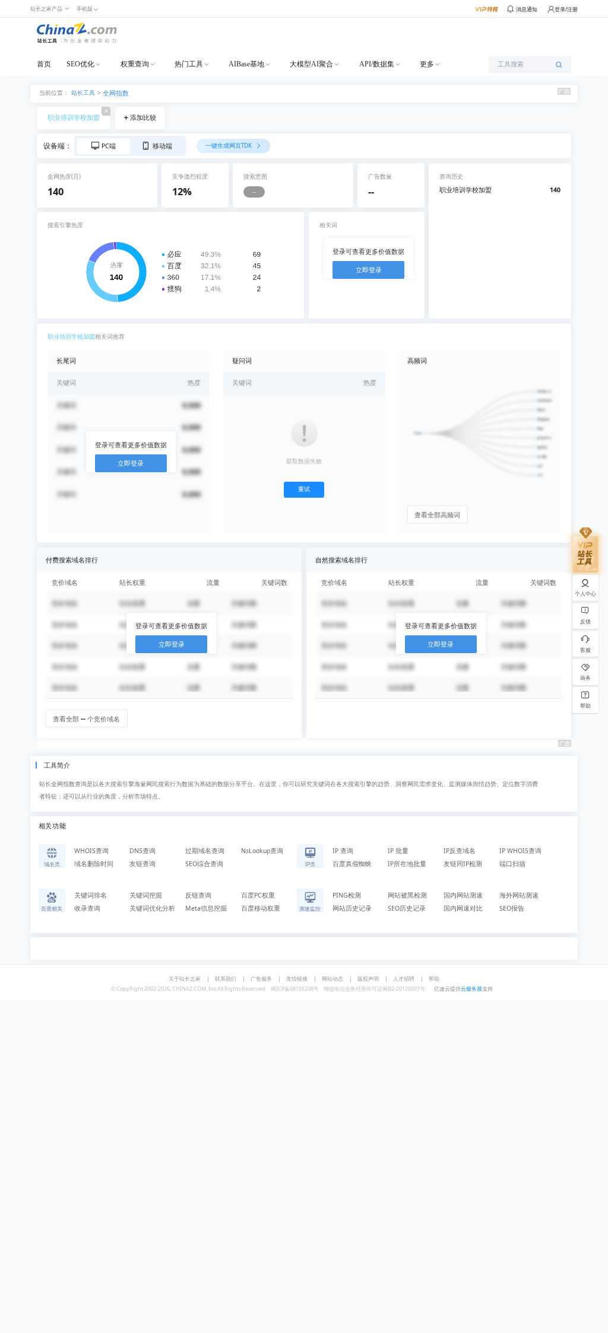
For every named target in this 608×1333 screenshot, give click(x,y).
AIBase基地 (246, 64)
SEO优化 (80, 64)
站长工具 (83, 92)
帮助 (434, 978)
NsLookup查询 (262, 851)
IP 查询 (342, 851)
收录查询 (87, 908)
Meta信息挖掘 (206, 908)
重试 (304, 489)
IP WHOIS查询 (520, 851)
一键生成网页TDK (229, 145)
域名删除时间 (93, 864)
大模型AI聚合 (311, 64)
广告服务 (261, 978)
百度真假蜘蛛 (352, 864)
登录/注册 (566, 9)
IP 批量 (398, 851)
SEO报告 (511, 908)
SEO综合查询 (204, 864)
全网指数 (116, 93)
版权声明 (368, 978)
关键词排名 (90, 895)
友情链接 (297, 978)
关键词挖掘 (145, 895)
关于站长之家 (185, 978)
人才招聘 (403, 978)
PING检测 (346, 895)
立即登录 (369, 270)
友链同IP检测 (463, 864)
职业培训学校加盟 (74, 117)
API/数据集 (376, 64)
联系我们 (225, 978)
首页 (44, 64)
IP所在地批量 (407, 864)
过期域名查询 (204, 851)
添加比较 (143, 117)
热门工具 (189, 64)
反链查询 (198, 895)
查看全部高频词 (437, 515)
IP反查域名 (460, 851)
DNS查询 (142, 851)
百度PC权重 (258, 895)
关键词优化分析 (152, 908)
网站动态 (332, 978)
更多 (427, 64)
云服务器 (471, 988)
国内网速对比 (463, 908)
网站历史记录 (352, 908)
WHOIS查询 (91, 851)
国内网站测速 (463, 895)
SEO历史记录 (407, 908)
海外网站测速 (519, 895)
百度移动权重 (260, 908)
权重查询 (135, 64)
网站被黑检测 (407, 895)
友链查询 (142, 864)
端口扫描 (512, 864)
